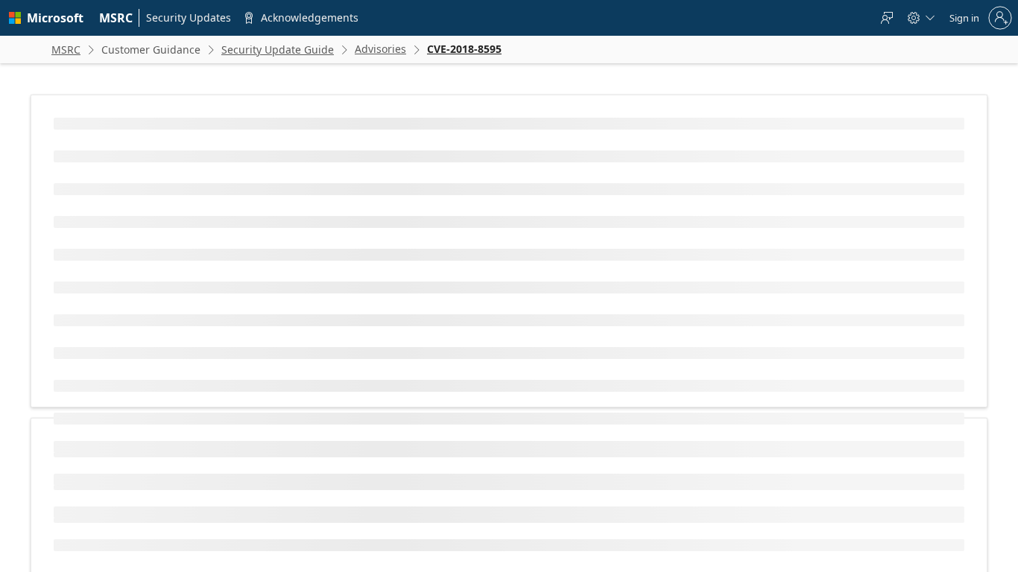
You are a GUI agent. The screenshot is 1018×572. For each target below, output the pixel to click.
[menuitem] (116, 18)
